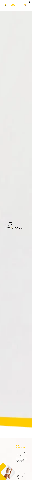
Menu (29, 2)
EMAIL (13, 5)
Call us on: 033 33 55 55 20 (15, 5)
